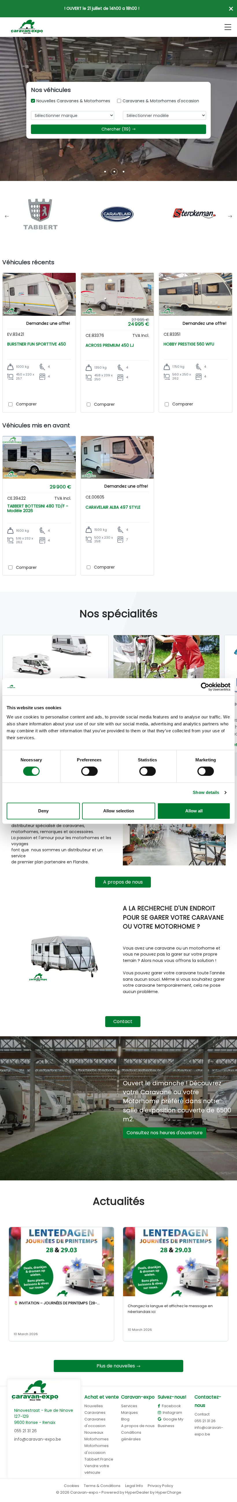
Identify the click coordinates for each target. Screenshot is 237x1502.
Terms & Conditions (102, 1485)
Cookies (71, 1485)
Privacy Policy (160, 1485)
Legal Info (134, 1485)
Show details (206, 792)
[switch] (89, 771)
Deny (43, 810)
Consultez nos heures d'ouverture (165, 1132)
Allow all (194, 810)
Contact (122, 1021)
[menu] (228, 27)
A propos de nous (123, 882)
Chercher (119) (116, 129)
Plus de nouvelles (116, 1366)
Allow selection (118, 810)
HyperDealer (137, 1492)
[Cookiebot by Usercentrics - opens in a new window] (205, 686)
